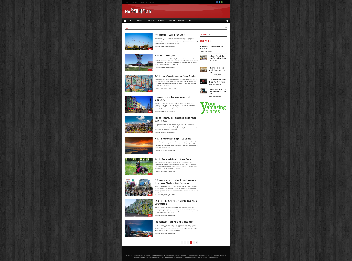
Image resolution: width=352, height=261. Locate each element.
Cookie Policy (143, 2)
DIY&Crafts (140, 21)
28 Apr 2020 (164, 132)
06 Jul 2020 (163, 112)
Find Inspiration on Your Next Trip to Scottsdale (174, 221)
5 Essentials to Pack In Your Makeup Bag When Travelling (217, 80)
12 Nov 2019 (164, 171)
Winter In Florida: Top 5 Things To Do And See (173, 138)
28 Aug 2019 (164, 215)
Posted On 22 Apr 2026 (215, 84)
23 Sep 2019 (164, 195)
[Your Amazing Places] (213, 114)
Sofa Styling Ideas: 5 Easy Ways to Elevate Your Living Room (217, 70)
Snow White (172, 46)
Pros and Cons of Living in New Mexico (170, 34)
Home (126, 2)
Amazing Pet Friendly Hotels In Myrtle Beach (173, 159)
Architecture (150, 21)
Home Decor (171, 21)
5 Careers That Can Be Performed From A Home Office (212, 47)
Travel (131, 21)
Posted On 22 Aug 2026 (206, 51)
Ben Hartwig (172, 88)
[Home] (125, 20)
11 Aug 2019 (164, 233)
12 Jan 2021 (164, 46)
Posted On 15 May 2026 (215, 75)
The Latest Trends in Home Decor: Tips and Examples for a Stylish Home (218, 58)
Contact (152, 2)
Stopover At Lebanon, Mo (165, 55)
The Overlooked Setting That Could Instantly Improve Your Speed (218, 91)
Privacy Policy (134, 2)
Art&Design (161, 21)
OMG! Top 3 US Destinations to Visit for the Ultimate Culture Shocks (176, 202)
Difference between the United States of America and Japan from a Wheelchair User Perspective (176, 181)
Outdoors (181, 21)
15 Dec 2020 (164, 88)
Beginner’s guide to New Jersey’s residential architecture (172, 98)
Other (189, 21)
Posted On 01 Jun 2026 (215, 63)
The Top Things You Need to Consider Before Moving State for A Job (175, 119)
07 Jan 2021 (164, 67)
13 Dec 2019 (164, 150)
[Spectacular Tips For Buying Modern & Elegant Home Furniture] (227, 20)
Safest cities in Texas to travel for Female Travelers (175, 76)
